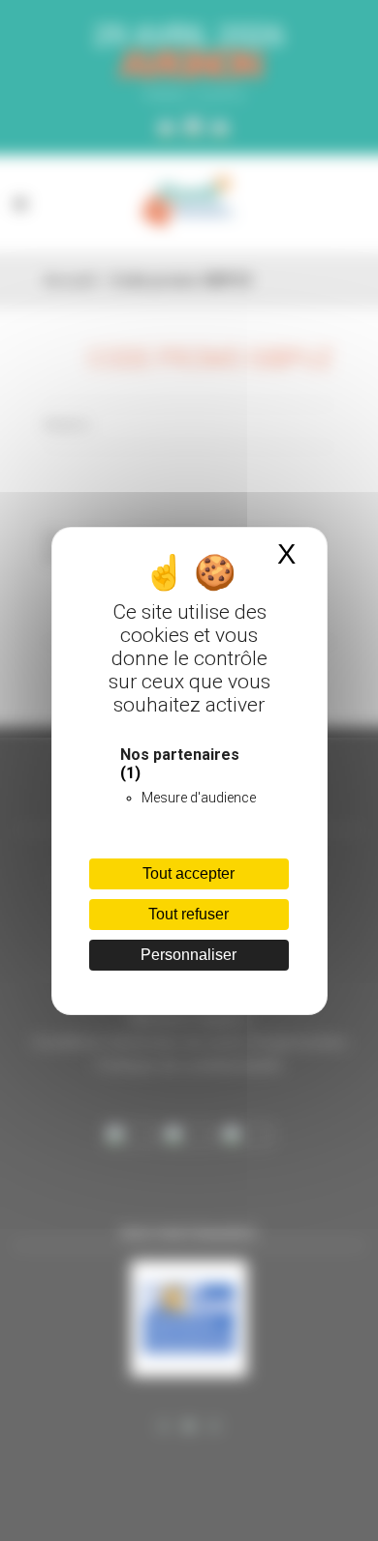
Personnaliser (188, 954)
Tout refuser (188, 914)
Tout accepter (188, 873)
